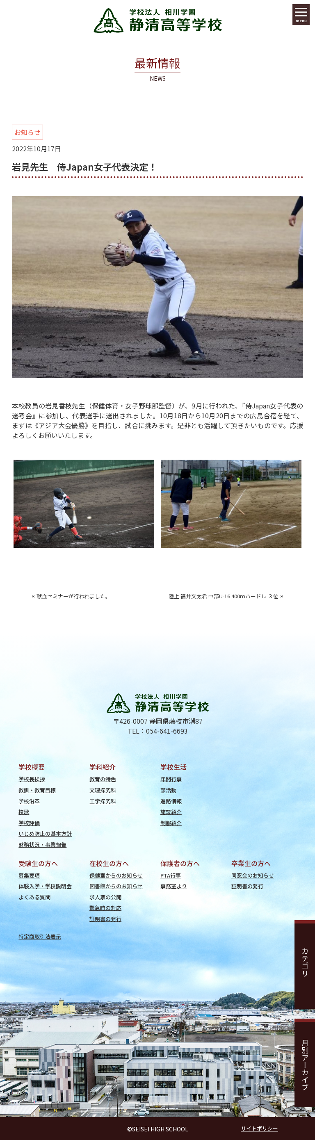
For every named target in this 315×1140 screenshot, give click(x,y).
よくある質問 (34, 897)
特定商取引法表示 (39, 936)
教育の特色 (102, 779)
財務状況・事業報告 (42, 844)
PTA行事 (170, 875)
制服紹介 (171, 823)
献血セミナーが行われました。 (74, 596)
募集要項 (29, 875)
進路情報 (171, 801)
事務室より (173, 886)
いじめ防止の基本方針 (45, 833)
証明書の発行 (105, 919)
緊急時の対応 (105, 908)
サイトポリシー (259, 1129)
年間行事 (171, 779)
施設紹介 (171, 812)
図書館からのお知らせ (116, 886)
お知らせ (27, 132)
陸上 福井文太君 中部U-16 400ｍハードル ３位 (223, 596)
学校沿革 (29, 801)
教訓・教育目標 (37, 790)
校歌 (23, 812)
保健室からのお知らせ (116, 875)
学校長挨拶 (31, 779)
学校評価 (29, 823)
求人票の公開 (105, 897)
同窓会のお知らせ (252, 875)
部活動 (168, 790)
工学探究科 (102, 801)
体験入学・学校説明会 (45, 886)
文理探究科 (102, 790)
